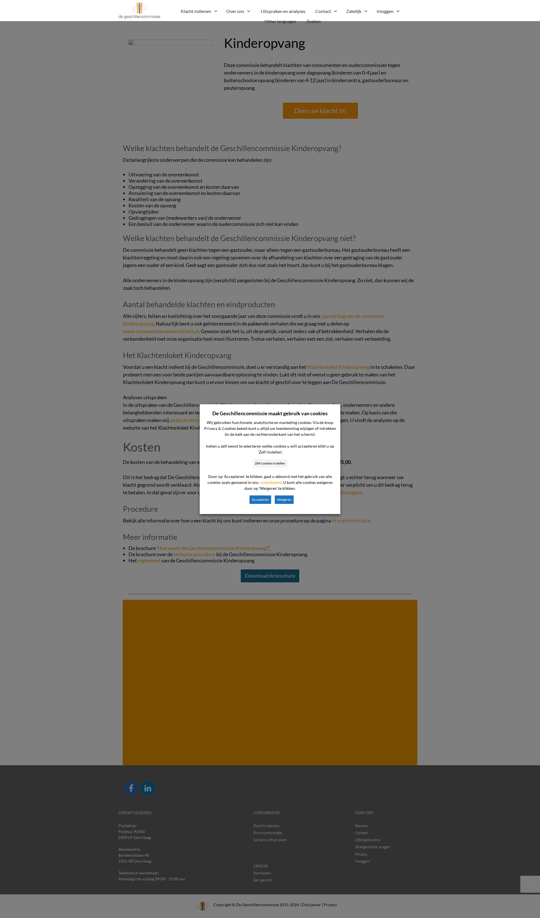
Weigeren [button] (284, 499)
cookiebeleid (270, 482)
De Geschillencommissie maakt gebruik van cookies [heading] (270, 413)
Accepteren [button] (260, 499)
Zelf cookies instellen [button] (270, 463)
